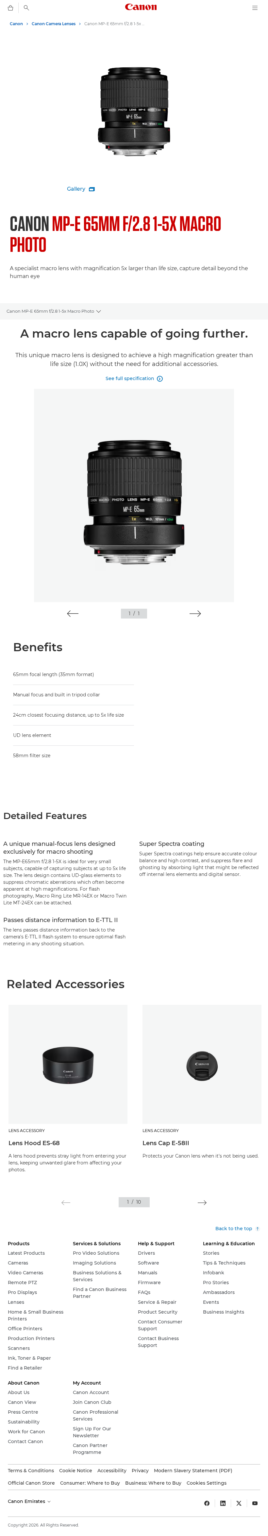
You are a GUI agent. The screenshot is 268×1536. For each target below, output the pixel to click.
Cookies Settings (206, 1483)
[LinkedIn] (223, 1503)
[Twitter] (239, 1503)
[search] (26, 8)
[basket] (10, 8)
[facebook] (206, 1503)
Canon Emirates (27, 1501)
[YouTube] (255, 1503)
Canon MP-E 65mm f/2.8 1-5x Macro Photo (50, 311)
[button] (72, 613)
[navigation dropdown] (255, 8)
